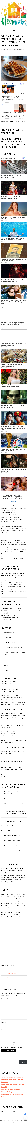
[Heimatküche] (14, 26)
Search (3, 1059)
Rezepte (11, 965)
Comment (4, 998)
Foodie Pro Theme (14, 1123)
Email (3, 1029)
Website (3, 1036)
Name (3, 1022)
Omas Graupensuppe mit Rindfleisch (12, 1077)
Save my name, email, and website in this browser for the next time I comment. (13, 1046)
